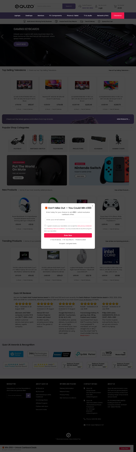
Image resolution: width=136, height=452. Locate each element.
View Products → (123, 119)
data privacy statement (84, 226)
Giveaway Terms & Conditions (56, 228)
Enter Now (68, 235)
